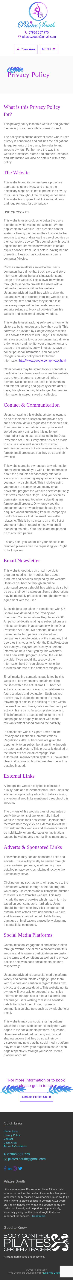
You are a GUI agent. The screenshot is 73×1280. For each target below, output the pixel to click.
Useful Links (11, 1131)
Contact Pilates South (36, 1096)
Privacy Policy (12, 1135)
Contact (8, 1138)
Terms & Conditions (15, 1146)
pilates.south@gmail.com (39, 36)
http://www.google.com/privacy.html (42, 360)
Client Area (27, 49)
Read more (38, 1215)
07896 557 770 (38, 32)
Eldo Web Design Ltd (54, 1273)
